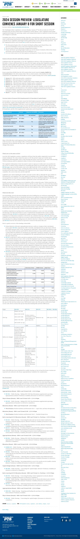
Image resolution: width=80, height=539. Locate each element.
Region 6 (63, 375)
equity (62, 195)
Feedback (48, 3)
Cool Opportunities (65, 161)
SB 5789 (47, 216)
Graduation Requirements (67, 246)
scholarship (63, 388)
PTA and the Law (65, 364)
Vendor (62, 481)
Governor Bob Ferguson (67, 243)
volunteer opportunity (66, 488)
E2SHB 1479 (5, 388)
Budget (62, 137)
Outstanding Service (66, 356)
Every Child (63, 204)
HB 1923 (16, 309)
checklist (63, 148)
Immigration (64, 262)
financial (63, 222)
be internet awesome (66, 121)
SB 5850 (8, 479)
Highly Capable (64, 257)
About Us (30, 528)
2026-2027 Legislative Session (68, 86)
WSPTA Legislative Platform (67, 499)
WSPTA (8, 5)
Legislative (14, 503)
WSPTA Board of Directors (67, 498)
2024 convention (65, 74)
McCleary (63, 306)
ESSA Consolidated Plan (66, 197)
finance (62, 219)
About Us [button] (72, 7)
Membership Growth (66, 318)
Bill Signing (63, 122)
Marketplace (64, 305)
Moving (62, 327)
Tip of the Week (64, 467)
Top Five (63, 470)
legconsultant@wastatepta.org (20, 27)
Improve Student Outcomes (67, 264)
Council (62, 165)
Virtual (62, 484)
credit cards (64, 168)
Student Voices (64, 436)
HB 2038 (8, 456)
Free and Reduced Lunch (67, 233)
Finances (63, 29)
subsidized (63, 438)
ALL (62, 97)
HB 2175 (38, 309)
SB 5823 (15, 214)
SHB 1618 (63, 402)
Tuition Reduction (65, 477)
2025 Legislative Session (66, 79)
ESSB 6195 (63, 201)
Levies (62, 296)
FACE (62, 209)
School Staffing (64, 397)
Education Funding (65, 189)
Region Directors (65, 376)
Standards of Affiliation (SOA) (68, 424)
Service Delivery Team (66, 401)
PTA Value (63, 368)
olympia (44, 503)
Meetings (63, 308)
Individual (63, 269)
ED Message (64, 185)
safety (62, 387)
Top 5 (62, 469)
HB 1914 (8, 452)
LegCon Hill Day (65, 289)
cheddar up (63, 149)
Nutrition (63, 339)
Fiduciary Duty (64, 217)
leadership (63, 281)
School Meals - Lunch (66, 392)
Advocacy (27, 7)
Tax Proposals (64, 451)
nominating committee (66, 334)
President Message (65, 361)
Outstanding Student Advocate (68, 357)
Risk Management (65, 385)
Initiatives (63, 271)
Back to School (64, 115)
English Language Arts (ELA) (67, 192)
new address (64, 330)
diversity (63, 177)
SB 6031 (8, 251)
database (63, 170)
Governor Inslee (65, 245)
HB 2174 (27, 309)
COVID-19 (63, 166)
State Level (63, 429)
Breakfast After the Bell (66, 136)
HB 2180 (49, 309)
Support (63, 445)
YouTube (66, 520)
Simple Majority (64, 404)
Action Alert (64, 90)
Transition (63, 474)
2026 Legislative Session (66, 84)
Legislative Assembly (66, 291)
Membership (18, 7)
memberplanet (64, 310)
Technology (63, 458)
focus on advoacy (65, 228)
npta (62, 337)
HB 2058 (8, 461)
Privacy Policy (58, 535)
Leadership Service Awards (67, 286)
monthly (63, 325)
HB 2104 (8, 394)
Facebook (62, 520)
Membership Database (66, 313)
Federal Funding (65, 215)
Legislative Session (65, 293)
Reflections (63, 44)
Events (66, 7)
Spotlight (63, 419)
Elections (63, 190)
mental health (64, 322)
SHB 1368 (8, 491)
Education (63, 24)
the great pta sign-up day (67, 464)
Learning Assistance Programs (68, 287)
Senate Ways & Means (66, 399)
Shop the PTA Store (48, 519)
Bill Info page (6, 167)
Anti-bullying (64, 98)
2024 (62, 72)
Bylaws (62, 139)
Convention (63, 160)
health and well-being (66, 255)
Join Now (36, 3)
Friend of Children (65, 234)
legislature (33, 503)
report (48, 503)
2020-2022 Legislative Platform (68, 61)
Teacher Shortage (65, 455)
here (24, 42)
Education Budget (65, 187)
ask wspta (63, 103)
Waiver (62, 491)
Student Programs (65, 435)
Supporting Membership (67, 448)
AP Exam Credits (65, 100)
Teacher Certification (66, 453)
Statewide (63, 431)
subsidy (62, 440)
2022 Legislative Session (66, 64)
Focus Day (63, 226)
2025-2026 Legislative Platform (68, 81)
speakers (63, 412)
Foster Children (64, 231)
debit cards (63, 172)
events (62, 202)
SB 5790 (8, 476)
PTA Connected (64, 366)
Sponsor (63, 416)
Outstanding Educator (66, 354)
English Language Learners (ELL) (69, 194)
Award (62, 110)
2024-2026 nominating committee (69, 78)
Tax (62, 450)
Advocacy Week (64, 95)
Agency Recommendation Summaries (12, 107)
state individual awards (66, 428)
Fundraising (64, 236)
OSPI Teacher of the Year (67, 351)
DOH (62, 179)
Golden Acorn (64, 240)
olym (62, 347)
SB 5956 (15, 228)
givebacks (63, 238)
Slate (62, 406)
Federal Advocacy (65, 214)
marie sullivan (39, 503)
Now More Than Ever (66, 336)
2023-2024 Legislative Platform (68, 71)
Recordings (63, 371)
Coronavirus (64, 163)
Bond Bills (63, 132)
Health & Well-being (65, 32)
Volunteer (63, 486)
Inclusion (63, 265)
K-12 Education (64, 279)
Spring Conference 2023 (67, 423)
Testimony (63, 460)
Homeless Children (65, 259)
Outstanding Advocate (66, 352)
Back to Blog (5, 509)
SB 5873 (8, 237)
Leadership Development (67, 284)
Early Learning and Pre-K (67, 183)
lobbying (63, 299)
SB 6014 (55, 309)
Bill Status (63, 124)
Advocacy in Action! (65, 93)
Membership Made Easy (66, 320)
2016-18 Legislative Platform (68, 57)
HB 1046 (63, 253)
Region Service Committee (67, 378)
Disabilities (63, 175)
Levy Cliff (63, 298)
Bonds (62, 134)
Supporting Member (66, 446)
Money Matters (64, 324)
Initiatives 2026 (64, 272)
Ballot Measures (65, 117)
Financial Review (65, 224)
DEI (62, 173)
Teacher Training (65, 457)
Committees (64, 154)
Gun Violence (64, 252)
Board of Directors (65, 127)
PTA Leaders (36, 7)
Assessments (64, 105)
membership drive (65, 315)
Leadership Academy (66, 282)
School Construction (66, 390)
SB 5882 (24, 259)
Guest (62, 250)
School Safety (64, 395)
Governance (64, 30)
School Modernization (66, 394)
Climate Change (64, 151)
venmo (62, 482)
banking (63, 119)
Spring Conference (65, 421)
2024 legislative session (25, 503)
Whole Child (64, 496)
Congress (63, 158)
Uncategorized (64, 51)
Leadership (63, 34)
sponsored (63, 417)
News (62, 39)
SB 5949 (8, 498)
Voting (62, 489)
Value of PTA (64, 479)
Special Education (65, 48)
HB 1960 (17, 259)
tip (61, 465)
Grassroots (63, 248)
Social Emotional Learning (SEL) (68, 407)
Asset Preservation (65, 107)
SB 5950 (8, 401)
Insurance (63, 274)
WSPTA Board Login (8, 535)
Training (63, 49)
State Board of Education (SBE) (68, 426)
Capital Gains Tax (65, 143)
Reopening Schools (65, 380)
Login (54, 3)
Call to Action (64, 141)
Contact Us (4, 530)
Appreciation (64, 102)
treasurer (63, 476)
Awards (63, 22)
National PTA (64, 329)
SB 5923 (8, 483)
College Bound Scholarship (67, 153)
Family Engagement (55, 7)
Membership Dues (65, 317)
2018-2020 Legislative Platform (68, 59)
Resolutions (63, 383)
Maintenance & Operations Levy (68, 301)
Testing (63, 462)
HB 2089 (8, 468)
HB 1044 (7, 220)
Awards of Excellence (66, 114)
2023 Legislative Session (66, 69)
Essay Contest (64, 199)
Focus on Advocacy (65, 229)
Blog (42, 3)
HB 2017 (54, 219)
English (66, 0)
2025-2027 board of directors (68, 83)
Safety (62, 46)
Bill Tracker (63, 126)
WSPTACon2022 (65, 501)
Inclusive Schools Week (66, 267)
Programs (45, 7)
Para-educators (65, 359)
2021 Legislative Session (66, 62)
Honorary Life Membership (67, 260)
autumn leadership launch (67, 109)
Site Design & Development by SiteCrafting (70, 535)
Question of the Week (66, 369)
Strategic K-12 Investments (67, 433)
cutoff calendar (51, 75)
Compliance (64, 156)
